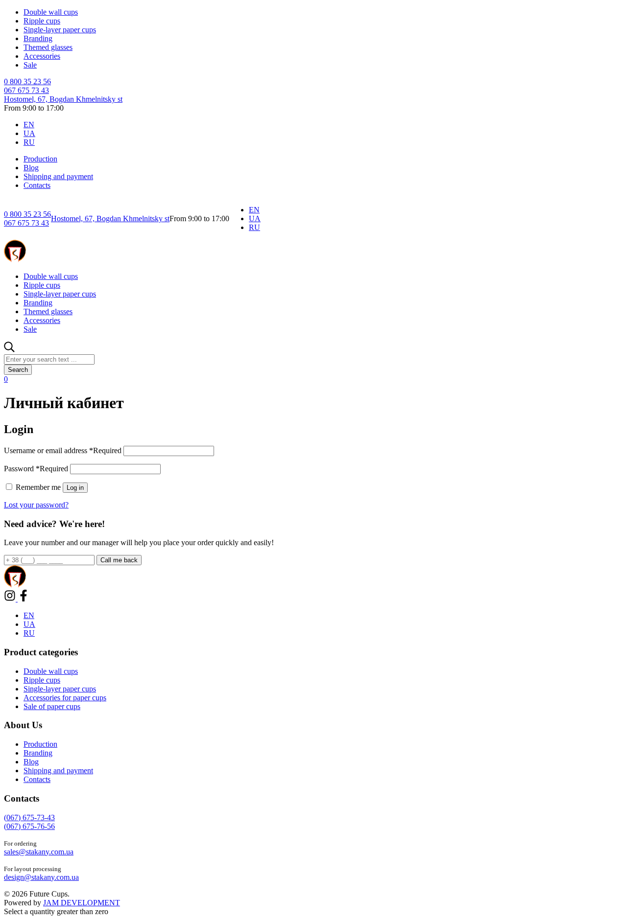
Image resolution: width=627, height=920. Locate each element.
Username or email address (62, 450)
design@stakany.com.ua (41, 877)
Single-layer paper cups (60, 29)
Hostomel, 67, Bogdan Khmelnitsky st (63, 99)
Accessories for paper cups (65, 697)
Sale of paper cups (52, 706)
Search (18, 369)
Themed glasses (48, 47)
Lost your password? (36, 505)
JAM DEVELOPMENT (81, 902)
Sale (30, 65)
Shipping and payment (58, 176)
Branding (38, 38)
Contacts (37, 185)
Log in (75, 487)
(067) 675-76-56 (29, 826)
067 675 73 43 (26, 90)
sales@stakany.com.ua (38, 852)
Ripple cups (42, 21)
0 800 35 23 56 (27, 81)
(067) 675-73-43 (29, 817)
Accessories (42, 56)
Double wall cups (51, 12)
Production (40, 159)
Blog (31, 167)
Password (36, 468)
